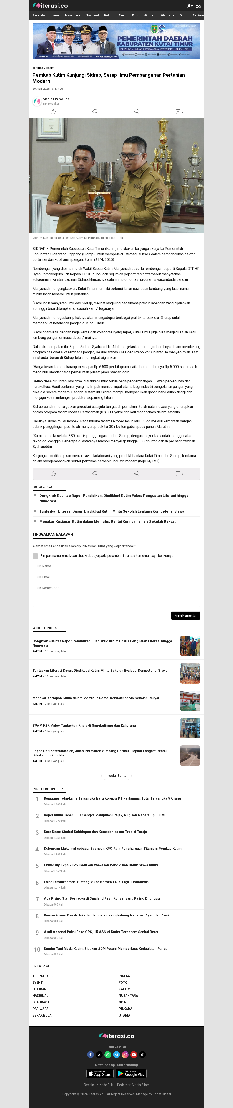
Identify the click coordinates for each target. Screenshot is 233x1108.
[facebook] (90, 1054)
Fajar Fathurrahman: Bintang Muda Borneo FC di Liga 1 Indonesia (96, 882)
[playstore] (131, 1073)
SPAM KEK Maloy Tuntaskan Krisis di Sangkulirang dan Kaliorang (84, 725)
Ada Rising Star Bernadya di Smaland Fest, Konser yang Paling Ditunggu (102, 898)
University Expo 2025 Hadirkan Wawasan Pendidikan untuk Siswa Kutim (101, 865)
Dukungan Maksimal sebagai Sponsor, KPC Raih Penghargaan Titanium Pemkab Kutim (113, 848)
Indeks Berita (116, 775)
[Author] (37, 101)
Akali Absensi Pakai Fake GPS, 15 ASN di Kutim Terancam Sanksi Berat (101, 932)
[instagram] (125, 1054)
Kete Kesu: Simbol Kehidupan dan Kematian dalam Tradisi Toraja (95, 832)
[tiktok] (142, 1054)
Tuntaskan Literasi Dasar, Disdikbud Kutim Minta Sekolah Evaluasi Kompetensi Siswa (111, 511)
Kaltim (50, 67)
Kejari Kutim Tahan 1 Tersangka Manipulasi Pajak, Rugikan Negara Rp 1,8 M (104, 815)
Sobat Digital (162, 1094)
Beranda (38, 67)
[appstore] (100, 1073)
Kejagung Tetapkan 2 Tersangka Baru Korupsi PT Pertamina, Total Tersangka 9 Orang (112, 798)
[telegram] (116, 1054)
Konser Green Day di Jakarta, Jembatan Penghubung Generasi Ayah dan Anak (107, 915)
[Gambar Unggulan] (116, 175)
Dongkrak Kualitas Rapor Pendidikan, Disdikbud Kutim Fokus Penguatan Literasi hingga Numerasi (113, 498)
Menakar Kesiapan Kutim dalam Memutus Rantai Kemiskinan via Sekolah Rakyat (107, 521)
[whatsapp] (107, 1054)
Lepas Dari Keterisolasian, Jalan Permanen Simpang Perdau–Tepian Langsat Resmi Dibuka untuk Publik (100, 753)
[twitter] (99, 1054)
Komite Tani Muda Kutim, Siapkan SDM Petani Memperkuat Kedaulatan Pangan (107, 949)
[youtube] (133, 1054)
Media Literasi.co (56, 99)
